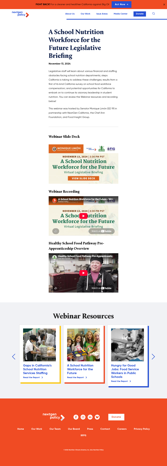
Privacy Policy (142, 429)
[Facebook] (75, 417)
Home (20, 429)
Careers (122, 429)
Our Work (85, 14)
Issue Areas (102, 14)
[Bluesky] (97, 417)
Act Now (120, 4)
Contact (105, 429)
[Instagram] (83, 417)
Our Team (55, 429)
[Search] (153, 13)
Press (90, 429)
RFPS (83, 435)
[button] (13, 356)
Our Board (74, 429)
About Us (70, 14)
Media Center (120, 14)
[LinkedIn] (90, 417)
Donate (140, 14)
